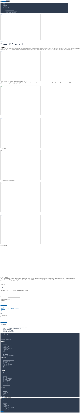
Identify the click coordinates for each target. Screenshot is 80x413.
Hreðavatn (5, 377)
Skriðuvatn (5, 391)
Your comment (3, 296)
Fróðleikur (5, 8)
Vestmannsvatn (6, 365)
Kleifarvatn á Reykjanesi (8, 348)
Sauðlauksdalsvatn (6, 385)
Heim (4, 3)
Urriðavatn (5, 393)
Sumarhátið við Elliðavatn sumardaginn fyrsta (12, 328)
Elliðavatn (5, 344)
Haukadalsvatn (6, 375)
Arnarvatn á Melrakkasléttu (8, 360)
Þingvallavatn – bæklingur (11, 12)
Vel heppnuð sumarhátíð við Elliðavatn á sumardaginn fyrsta (15, 327)
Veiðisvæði (5, 5)
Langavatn (5, 382)
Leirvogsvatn (5, 349)
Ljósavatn (5, 362)
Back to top (2, 396)
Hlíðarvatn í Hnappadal (7, 378)
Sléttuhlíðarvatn (6, 363)
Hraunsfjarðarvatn (6, 380)
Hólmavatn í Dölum (7, 379)
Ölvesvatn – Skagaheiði (7, 367)
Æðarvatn (5, 366)
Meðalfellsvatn (6, 350)
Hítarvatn (5, 376)
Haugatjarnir (5, 389)
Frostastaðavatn (6, 346)
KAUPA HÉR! (3, 322)
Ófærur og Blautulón (7, 345)
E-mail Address (3, 299)
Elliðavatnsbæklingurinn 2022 (11, 11)
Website (2, 300)
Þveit (4, 394)
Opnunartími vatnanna (10, 10)
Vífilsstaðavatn (6, 352)
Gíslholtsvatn (5, 347)
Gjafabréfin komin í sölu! (8, 330)
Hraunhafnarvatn (6, 361)
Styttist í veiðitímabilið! (7, 329)
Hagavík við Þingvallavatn (8, 355)
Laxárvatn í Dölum (6, 383)
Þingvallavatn (5, 354)
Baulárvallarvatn (6, 372)
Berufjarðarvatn (6, 373)
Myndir (4, 6)
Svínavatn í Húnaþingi (7, 364)
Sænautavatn (5, 392)
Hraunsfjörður (6, 381)
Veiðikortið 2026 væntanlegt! (8, 331)
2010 (1, 41)
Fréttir (4, 4)
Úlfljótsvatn (5, 351)
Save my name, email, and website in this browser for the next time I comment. (17, 303)
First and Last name (4, 298)
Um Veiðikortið (6, 7)
